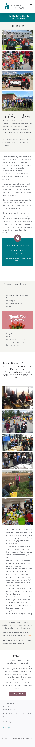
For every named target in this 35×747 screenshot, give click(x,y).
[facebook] (3, 724)
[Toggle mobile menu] (31, 11)
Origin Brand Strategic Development (23, 742)
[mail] (6, 724)
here (29, 638)
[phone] (10, 724)
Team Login (6, 730)
